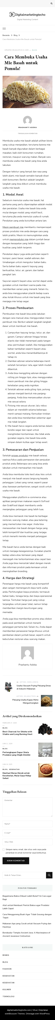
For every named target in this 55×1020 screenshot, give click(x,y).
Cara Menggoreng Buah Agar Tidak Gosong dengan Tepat (27, 916)
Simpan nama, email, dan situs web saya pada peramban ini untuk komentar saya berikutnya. (26, 851)
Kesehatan (14, 769)
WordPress (44, 1013)
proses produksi (19, 455)
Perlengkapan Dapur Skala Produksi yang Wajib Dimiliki (16, 753)
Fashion (7, 969)
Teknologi (8, 996)
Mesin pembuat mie (13, 227)
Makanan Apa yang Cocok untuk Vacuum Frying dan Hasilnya (27, 925)
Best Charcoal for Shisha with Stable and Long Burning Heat (17, 733)
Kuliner (7, 989)
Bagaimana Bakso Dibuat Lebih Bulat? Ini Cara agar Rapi (27, 898)
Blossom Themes (17, 1013)
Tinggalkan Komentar (27, 133)
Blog (34, 50)
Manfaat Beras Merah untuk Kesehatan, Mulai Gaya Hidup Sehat (17, 776)
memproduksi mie (18, 239)
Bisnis (6, 955)
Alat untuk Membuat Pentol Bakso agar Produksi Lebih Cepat (26, 907)
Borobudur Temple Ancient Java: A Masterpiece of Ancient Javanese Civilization (26, 934)
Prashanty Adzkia (27, 127)
